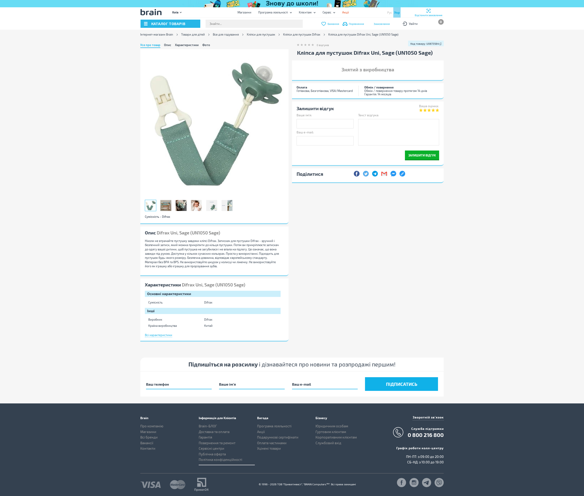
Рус (389, 12)
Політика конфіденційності (220, 459)
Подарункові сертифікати (277, 437)
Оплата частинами (272, 443)
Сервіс (327, 12)
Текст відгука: (368, 115)
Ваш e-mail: (305, 132)
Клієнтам (305, 12)
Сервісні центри (211, 448)
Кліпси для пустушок (261, 34)
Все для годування (226, 34)
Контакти (147, 448)
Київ (175, 12)
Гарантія (205, 437)
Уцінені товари (269, 448)
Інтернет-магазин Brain (156, 34)
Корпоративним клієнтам (336, 437)
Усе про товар (150, 45)
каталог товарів (168, 23)
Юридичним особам (331, 426)
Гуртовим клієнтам (330, 432)
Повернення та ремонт (217, 443)
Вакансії (146, 443)
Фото (206, 45)
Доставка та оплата (214, 432)
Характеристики (187, 45)
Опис (167, 45)
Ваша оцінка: (429, 106)
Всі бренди (149, 437)
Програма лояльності (273, 12)
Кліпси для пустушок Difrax (301, 34)
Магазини (244, 12)
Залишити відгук (422, 155)
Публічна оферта (212, 454)
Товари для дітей (193, 34)
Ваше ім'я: (304, 115)
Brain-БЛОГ (208, 426)
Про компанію (151, 426)
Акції (261, 432)
